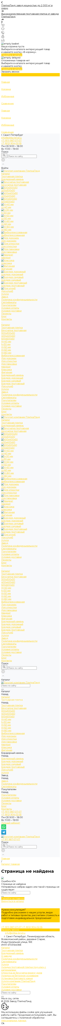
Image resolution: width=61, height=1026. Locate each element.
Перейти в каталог (11, 54)
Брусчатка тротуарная (13, 330)
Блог (4, 411)
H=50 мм (6, 347)
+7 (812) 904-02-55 (11, 814)
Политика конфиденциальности (19, 299)
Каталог (5, 324)
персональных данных (13, 1020)
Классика (6, 369)
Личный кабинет (10, 823)
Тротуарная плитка (12, 327)
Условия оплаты (10, 308)
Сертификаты (8, 302)
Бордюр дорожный (12, 378)
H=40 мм (6, 341)
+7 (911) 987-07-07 (11, 811)
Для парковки (9, 364)
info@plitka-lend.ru (11, 137)
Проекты (6, 408)
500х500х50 (8, 338)
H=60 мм (6, 350)
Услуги (5, 389)
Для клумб (7, 386)
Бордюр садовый (11, 380)
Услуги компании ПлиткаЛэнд (18, 981)
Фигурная (6, 372)
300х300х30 (8, 333)
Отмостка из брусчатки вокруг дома (21, 972)
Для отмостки (9, 361)
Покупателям (8, 400)
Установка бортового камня (17, 978)
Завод (4, 392)
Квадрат (6, 366)
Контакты (6, 414)
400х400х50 (8, 336)
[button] (30, 2)
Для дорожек (8, 358)
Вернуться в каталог (12, 901)
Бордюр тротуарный (13, 383)
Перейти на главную (12, 898)
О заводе (6, 956)
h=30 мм (5, 344)
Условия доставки (11, 310)
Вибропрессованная (13, 355)
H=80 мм (6, 352)
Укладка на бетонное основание (19, 975)
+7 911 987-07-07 (10, 839)
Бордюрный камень (12, 375)
